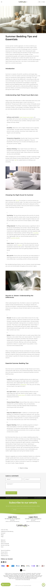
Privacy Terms (4, 552)
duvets (20, 245)
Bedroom (3, 540)
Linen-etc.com (20, 585)
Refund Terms (4, 553)
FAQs (2, 536)
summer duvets (15, 238)
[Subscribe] (32, 509)
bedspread (23, 384)
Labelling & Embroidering (7, 531)
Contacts (3, 533)
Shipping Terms (5, 555)
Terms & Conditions (5, 550)
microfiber (36, 232)
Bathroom (3, 541)
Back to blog (24, 468)
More (2, 546)
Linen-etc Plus (4, 529)
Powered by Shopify (27, 585)
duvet (17, 200)
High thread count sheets (26, 117)
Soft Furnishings (5, 543)
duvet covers (21, 395)
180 (15, 160)
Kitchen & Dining (5, 545)
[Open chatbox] (43, 584)
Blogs (2, 534)
